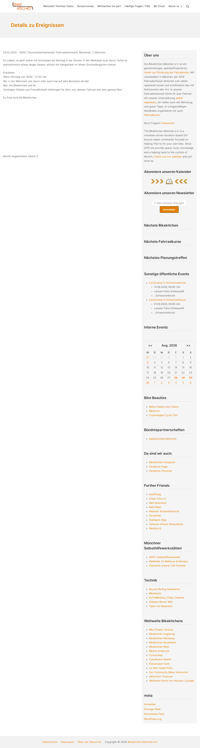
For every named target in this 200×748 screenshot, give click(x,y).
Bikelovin (154, 410)
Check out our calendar (168, 156)
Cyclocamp (155, 655)
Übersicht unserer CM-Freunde (167, 565)
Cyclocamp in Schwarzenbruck (167, 282)
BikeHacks (155, 593)
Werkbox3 (155, 528)
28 (176, 377)
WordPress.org (152, 718)
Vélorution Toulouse (160, 676)
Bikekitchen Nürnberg (162, 638)
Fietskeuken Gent (159, 663)
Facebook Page (158, 466)
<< (150, 345)
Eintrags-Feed (152, 709)
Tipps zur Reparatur (160, 606)
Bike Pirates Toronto (161, 629)
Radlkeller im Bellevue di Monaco (168, 561)
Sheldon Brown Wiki (161, 601)
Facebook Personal (160, 470)
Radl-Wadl (155, 507)
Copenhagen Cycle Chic (163, 415)
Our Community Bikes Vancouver (168, 672)
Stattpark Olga (157, 519)
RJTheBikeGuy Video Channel (166, 597)
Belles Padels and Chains (163, 406)
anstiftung (155, 494)
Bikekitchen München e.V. (143, 741)
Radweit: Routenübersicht (164, 511)
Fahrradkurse (152, 114)
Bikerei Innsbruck (159, 650)
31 (147, 382)
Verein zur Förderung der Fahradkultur (166, 72)
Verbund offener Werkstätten (166, 524)
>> (188, 345)
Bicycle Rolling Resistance (164, 589)
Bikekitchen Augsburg (162, 633)
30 (190, 377)
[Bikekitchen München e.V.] (22, 6)
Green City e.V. (158, 498)
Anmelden (150, 704)
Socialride (155, 515)
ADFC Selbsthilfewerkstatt (164, 557)
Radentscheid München (162, 438)
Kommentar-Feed (154, 713)
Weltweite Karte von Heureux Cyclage (171, 680)
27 (147, 357)
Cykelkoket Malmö (160, 659)
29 (183, 377)
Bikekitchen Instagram (162, 462)
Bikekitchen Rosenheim (162, 642)
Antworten (167, 123)
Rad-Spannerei (157, 502)
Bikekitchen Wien (159, 646)
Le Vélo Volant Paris (161, 668)
